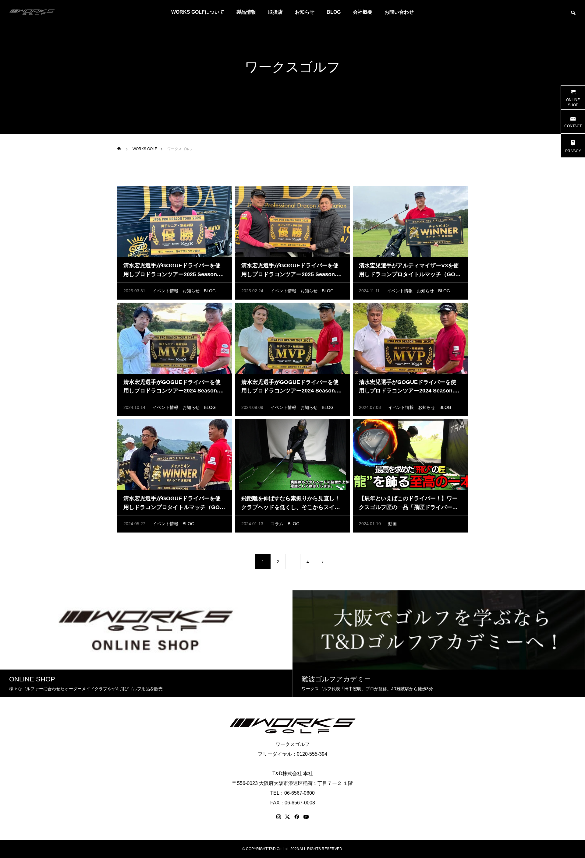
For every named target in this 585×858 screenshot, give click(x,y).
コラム (277, 523)
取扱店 (275, 12)
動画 (392, 523)
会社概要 (362, 12)
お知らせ (304, 12)
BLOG (334, 12)
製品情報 (246, 12)
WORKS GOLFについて (197, 12)
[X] (287, 817)
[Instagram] (278, 817)
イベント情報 (165, 290)
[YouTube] (306, 817)
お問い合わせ (399, 12)
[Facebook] (296, 817)
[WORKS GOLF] (32, 12)
